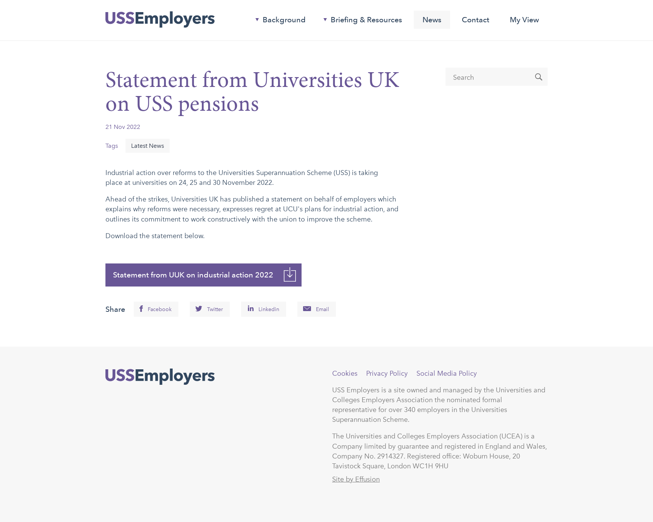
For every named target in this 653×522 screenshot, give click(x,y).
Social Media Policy (446, 373)
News (431, 19)
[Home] (160, 19)
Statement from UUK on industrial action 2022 (193, 274)
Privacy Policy (387, 373)
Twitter (215, 309)
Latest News (147, 145)
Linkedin (268, 309)
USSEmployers (160, 377)
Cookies (344, 373)
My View (524, 19)
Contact (475, 19)
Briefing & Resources (359, 21)
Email (322, 309)
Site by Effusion (356, 479)
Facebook (160, 309)
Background (277, 21)
